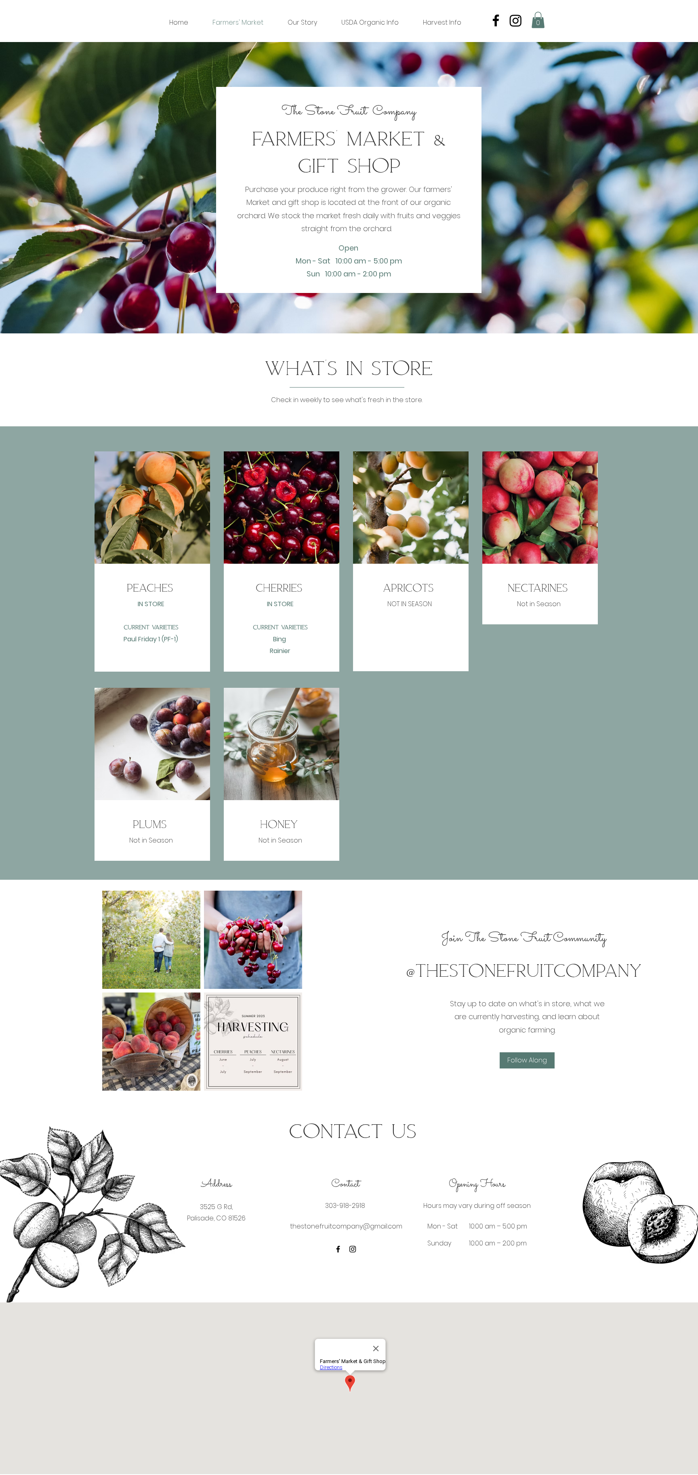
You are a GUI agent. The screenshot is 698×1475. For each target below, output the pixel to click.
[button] (538, 20)
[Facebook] (496, 20)
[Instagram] (516, 20)
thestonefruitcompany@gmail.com (346, 1226)
